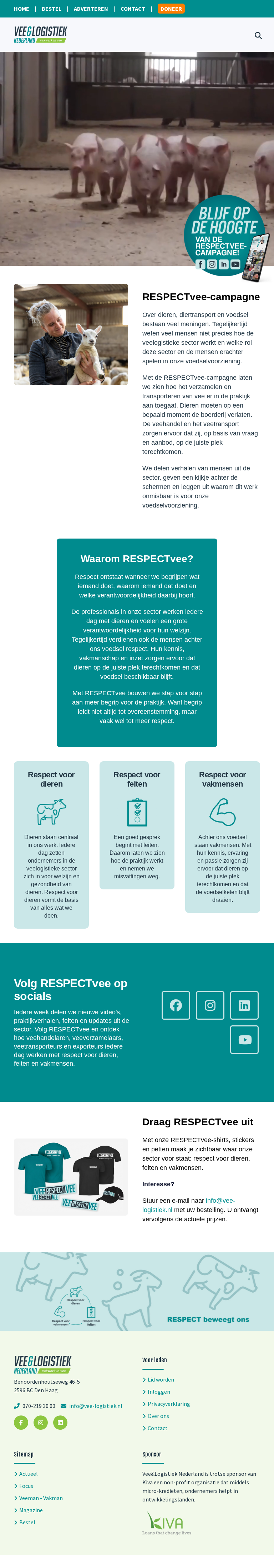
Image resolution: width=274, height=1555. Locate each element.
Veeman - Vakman (41, 1497)
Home (21, 8)
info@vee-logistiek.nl (95, 1405)
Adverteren (91, 8)
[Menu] (234, 34)
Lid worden (161, 1379)
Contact (133, 8)
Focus (26, 1485)
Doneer (171, 8)
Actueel (28, 1473)
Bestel (51, 8)
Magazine (31, 1510)
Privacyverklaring (169, 1403)
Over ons (158, 1415)
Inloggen (159, 1391)
